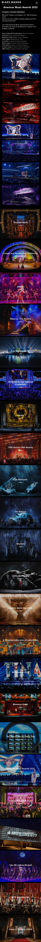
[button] (36, 2)
